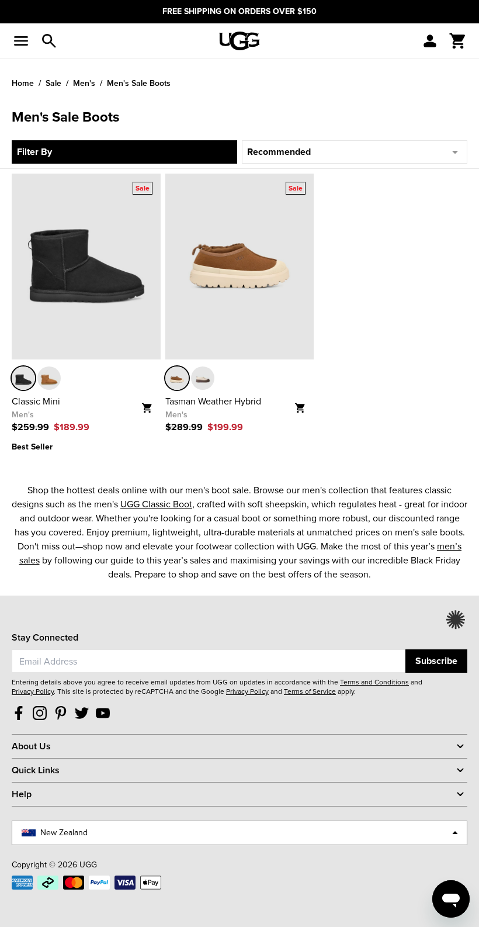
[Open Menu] (21, 41)
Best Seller (32, 447)
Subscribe (436, 660)
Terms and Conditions (374, 682)
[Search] (49, 41)
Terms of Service (310, 691)
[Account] (430, 41)
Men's (84, 83)
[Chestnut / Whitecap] (177, 378)
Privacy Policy (33, 691)
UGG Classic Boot (156, 504)
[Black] (23, 378)
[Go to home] (239, 41)
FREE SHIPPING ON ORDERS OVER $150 (239, 11)
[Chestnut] (49, 378)
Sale (53, 83)
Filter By (34, 151)
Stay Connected (45, 637)
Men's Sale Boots (139, 83)
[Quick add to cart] (151, 404)
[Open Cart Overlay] (458, 41)
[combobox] (208, 661)
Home (23, 83)
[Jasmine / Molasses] (202, 378)
